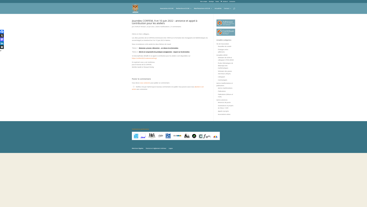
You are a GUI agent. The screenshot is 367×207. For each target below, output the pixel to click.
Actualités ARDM (221, 55)
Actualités (218, 8)
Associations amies (224, 114)
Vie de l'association (222, 44)
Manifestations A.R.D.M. (202, 8)
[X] (2, 35)
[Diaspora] (2, 47)
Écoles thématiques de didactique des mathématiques (225, 65)
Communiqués (222, 80)
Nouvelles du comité (224, 46)
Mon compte (203, 1)
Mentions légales (137, 148)
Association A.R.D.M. (167, 8)
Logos (171, 148)
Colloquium (221, 77)
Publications (222, 91)
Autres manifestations (162, 27)
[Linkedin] (2, 43)
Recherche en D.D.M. (183, 8)
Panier (217, 1)
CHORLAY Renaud (139, 27)
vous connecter (145, 83)
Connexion (232, 1)
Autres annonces (221, 100)
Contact (226, 8)
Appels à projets (223, 111)
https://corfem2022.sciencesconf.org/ (144, 58)
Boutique (211, 1)
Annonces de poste (224, 102)
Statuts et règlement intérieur (156, 148)
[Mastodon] (2, 39)
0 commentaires (176, 27)
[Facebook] (2, 32)
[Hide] (1, 51)
